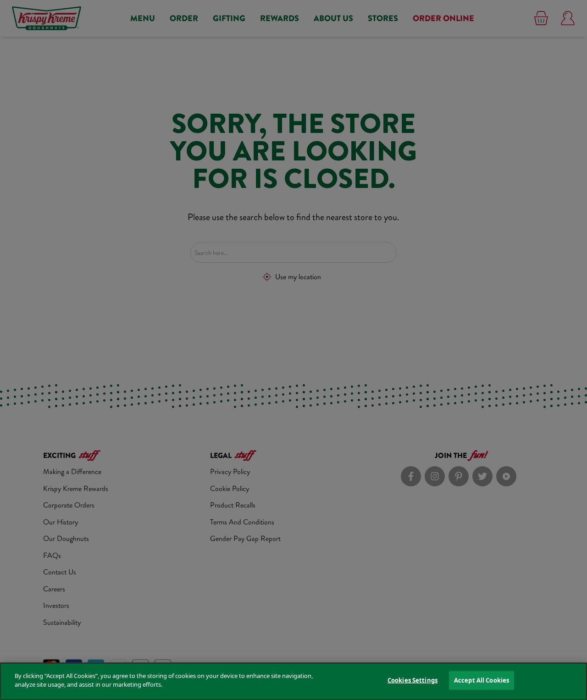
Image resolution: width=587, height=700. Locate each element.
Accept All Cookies (481, 680)
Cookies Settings (412, 680)
